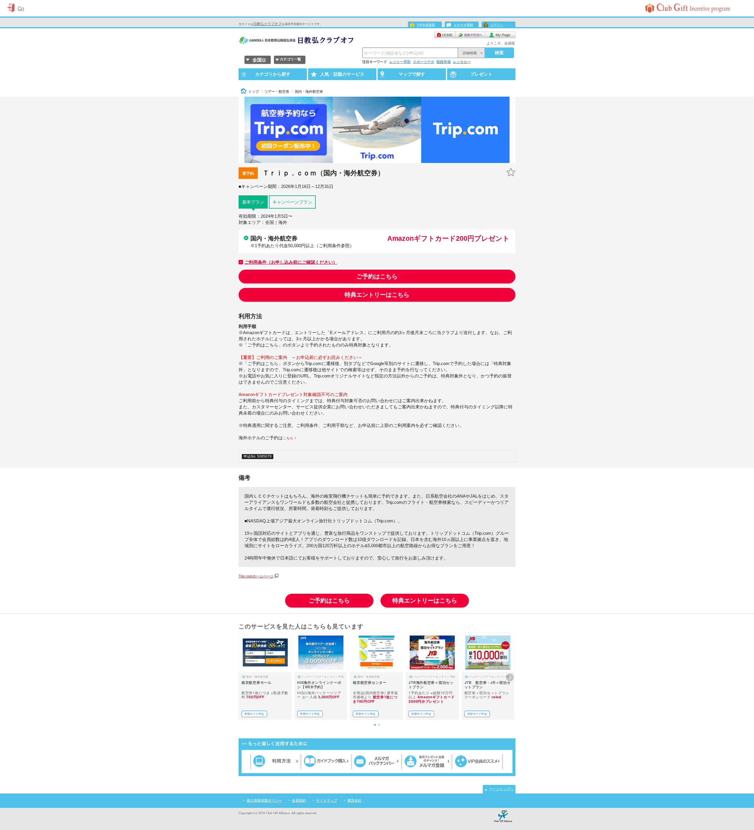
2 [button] (379, 725)
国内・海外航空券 (309, 92)
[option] (265, 676)
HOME (445, 34)
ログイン (496, 25)
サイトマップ (326, 800)
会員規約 (299, 800)
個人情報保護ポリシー (264, 800)
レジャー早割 (400, 62)
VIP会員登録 (426, 25)
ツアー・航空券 (276, 92)
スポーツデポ (423, 62)
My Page (500, 34)
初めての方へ (470, 34)
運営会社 (354, 800)
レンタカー (462, 62)
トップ (253, 92)
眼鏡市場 (443, 62)
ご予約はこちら (377, 276)
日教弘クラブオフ (267, 24)
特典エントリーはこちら (377, 294)
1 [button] (375, 725)
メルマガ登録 (463, 25)
